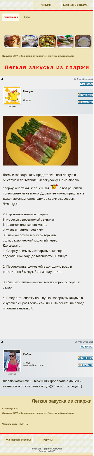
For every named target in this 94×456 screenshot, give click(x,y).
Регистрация (11, 17)
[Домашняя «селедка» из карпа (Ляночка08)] (30, 47)
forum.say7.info (56, 449)
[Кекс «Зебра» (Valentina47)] (12, 47)
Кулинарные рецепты (75, 5)
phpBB (52, 451)
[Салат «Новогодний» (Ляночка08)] (47, 47)
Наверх (73, 447)
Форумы (46, 5)
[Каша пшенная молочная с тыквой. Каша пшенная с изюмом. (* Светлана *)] (83, 47)
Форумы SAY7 (10, 56)
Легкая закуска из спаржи (47, 67)
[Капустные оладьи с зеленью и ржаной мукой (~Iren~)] (65, 47)
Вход (27, 17)
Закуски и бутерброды (61, 56)
